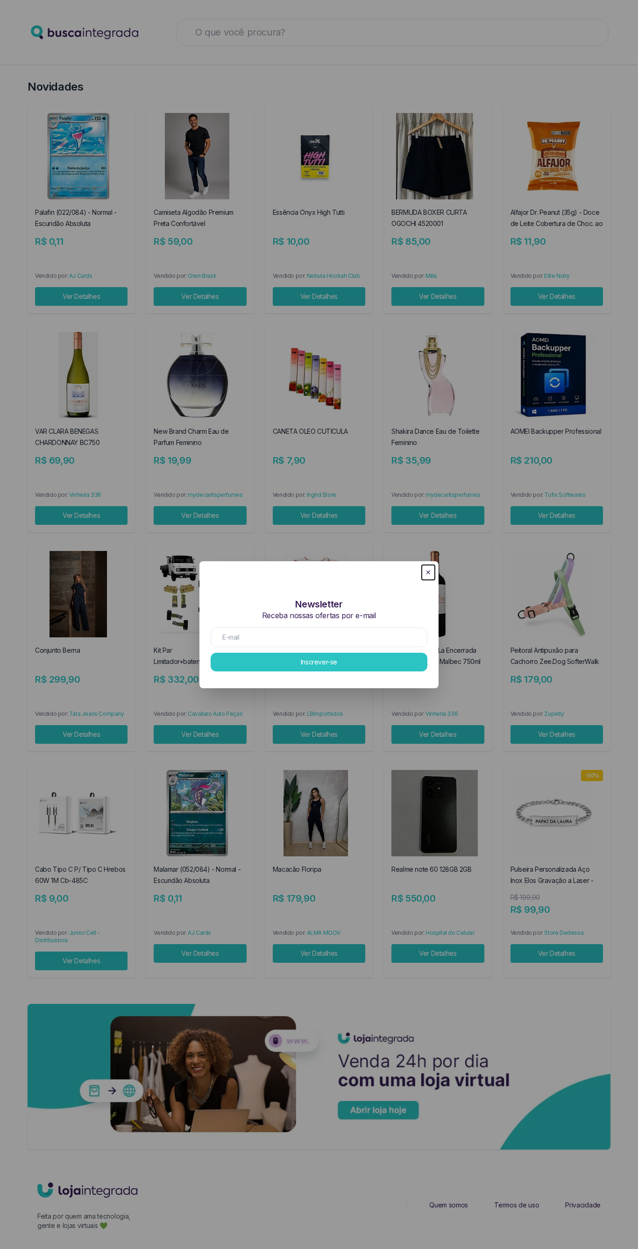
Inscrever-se (319, 662)
